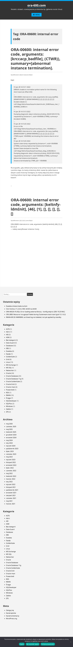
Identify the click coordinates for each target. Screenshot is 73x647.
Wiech (31, 75)
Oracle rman (10, 387)
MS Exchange (11, 365)
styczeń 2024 (10, 446)
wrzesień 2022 (11, 465)
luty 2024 (9, 443)
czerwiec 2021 (11, 498)
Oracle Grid (10, 384)
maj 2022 (9, 473)
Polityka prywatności (47, 644)
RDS (7, 393)
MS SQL (9, 368)
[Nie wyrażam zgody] (71, 642)
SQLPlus (9, 404)
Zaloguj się (10, 610)
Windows (9, 406)
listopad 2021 (11, 487)
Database (9, 346)
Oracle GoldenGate (13, 381)
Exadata (9, 351)
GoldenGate (10, 357)
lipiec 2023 (10, 451)
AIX (7, 335)
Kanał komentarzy (12, 616)
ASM (7, 337)
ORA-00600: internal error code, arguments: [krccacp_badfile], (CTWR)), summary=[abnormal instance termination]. (35, 59)
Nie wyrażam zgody (33, 644)
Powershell (10, 390)
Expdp (8, 354)
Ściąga (8, 398)
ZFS (7, 412)
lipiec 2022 (10, 468)
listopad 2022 (11, 462)
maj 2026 (9, 424)
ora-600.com (36, 5)
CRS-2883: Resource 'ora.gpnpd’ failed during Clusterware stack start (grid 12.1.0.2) (36, 314)
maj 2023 (9, 457)
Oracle (8, 373)
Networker (10, 370)
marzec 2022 (10, 479)
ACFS (8, 329)
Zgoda (22, 644)
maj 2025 (9, 429)
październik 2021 (12, 490)
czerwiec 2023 (11, 454)
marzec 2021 (10, 504)
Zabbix (8, 409)
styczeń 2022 (10, 484)
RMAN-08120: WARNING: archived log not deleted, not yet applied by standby (33, 317)
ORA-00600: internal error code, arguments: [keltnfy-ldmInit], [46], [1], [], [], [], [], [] (36, 206)
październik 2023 (12, 449)
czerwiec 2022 (11, 471)
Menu (37, 15)
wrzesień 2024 (11, 437)
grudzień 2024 (11, 435)
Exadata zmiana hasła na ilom (16, 306)
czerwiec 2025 (11, 426)
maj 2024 (9, 440)
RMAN (8, 395)
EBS (7, 348)
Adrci (8, 332)
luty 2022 (9, 482)
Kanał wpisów (11, 613)
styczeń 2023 (10, 460)
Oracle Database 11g (13, 379)
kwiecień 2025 (11, 432)
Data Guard (10, 343)
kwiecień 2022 (11, 476)
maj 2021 (9, 501)
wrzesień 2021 (11, 493)
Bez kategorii (10, 340)
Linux (8, 362)
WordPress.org (11, 618)
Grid (7, 359)
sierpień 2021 (11, 495)
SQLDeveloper (11, 401)
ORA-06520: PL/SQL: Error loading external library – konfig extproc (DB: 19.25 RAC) (35, 312)
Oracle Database (12, 376)
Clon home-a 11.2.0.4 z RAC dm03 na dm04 (21, 309)
